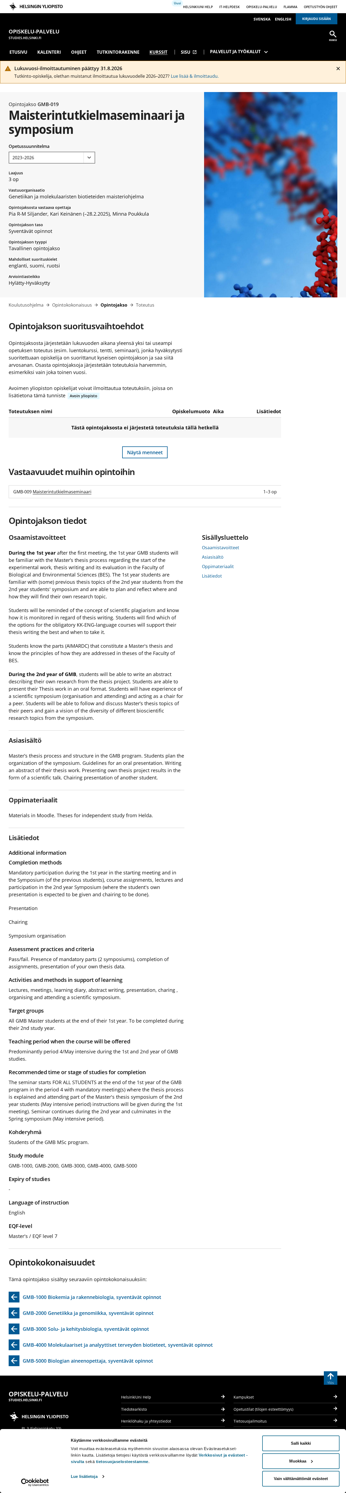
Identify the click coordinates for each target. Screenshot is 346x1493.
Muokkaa (297, 1461)
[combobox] (52, 158)
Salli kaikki (301, 1443)
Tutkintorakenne (118, 52)
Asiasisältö (213, 557)
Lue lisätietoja (84, 1476)
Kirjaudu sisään (316, 18)
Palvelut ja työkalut (235, 52)
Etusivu (18, 52)
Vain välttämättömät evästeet (301, 1478)
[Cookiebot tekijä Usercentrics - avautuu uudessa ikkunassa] (35, 1482)
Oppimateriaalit (218, 566)
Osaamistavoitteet (220, 548)
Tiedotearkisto (134, 1409)
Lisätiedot (212, 576)
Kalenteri (49, 52)
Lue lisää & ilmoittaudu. (195, 76)
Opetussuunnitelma (29, 146)
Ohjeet (78, 52)
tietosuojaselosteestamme (122, 1461)
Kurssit (158, 52)
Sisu (189, 52)
